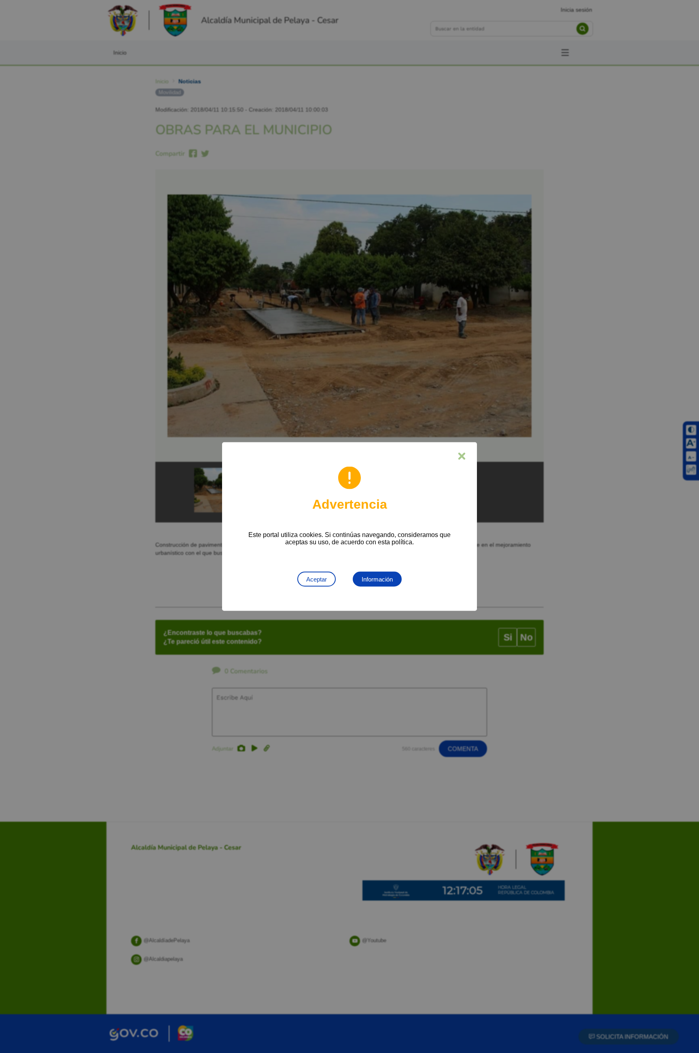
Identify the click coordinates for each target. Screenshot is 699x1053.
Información (377, 579)
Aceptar (316, 579)
